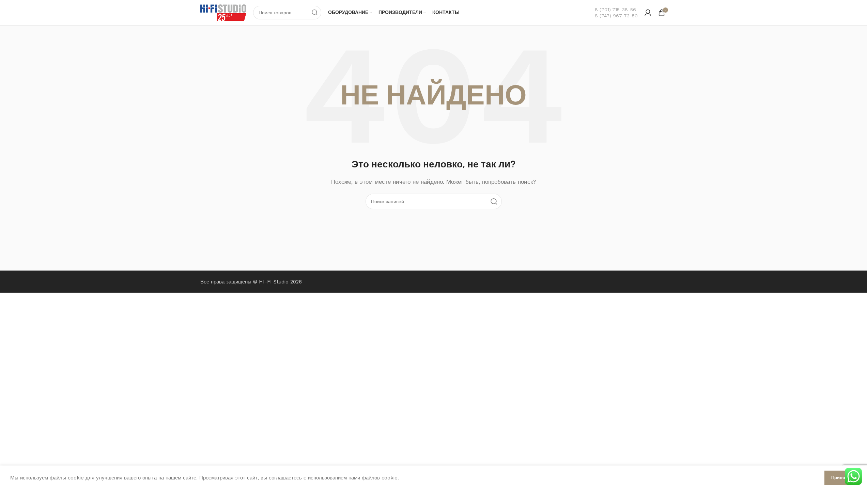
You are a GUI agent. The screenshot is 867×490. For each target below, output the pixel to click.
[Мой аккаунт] (648, 12)
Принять (840, 477)
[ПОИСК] (314, 12)
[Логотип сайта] (223, 12)
